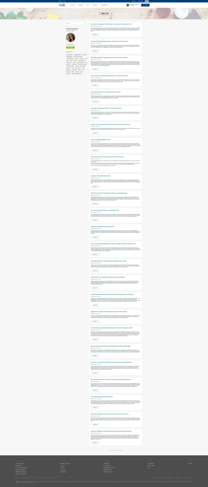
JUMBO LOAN (63, 471)
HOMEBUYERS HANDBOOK (21, 471)
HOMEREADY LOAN (107, 469)
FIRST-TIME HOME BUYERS (21, 467)
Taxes (73, 67)
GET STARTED (145, 5)
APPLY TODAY (19, 465)
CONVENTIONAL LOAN (65, 463)
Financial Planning (82, 60)
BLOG (149, 467)
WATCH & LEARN (151, 465)
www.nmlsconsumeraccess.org (174, 481)
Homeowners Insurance (82, 64)
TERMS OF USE (187, 477)
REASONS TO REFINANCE (21, 473)
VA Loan (77, 66)
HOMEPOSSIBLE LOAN (108, 471)
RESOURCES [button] (95, 5)
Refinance (84, 54)
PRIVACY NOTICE (170, 477)
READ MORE (95, 34)
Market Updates (69, 56)
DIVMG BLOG (140, 1)
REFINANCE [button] (80, 5)
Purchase (81, 58)
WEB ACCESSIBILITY (154, 477)
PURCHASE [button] (72, 5)
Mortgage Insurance (77, 54)
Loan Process (69, 62)
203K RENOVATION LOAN (108, 467)
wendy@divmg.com (71, 45)
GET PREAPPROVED (20, 463)
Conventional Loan (70, 58)
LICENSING (163, 477)
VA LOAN (62, 467)
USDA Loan (75, 69)
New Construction (80, 62)
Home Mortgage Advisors (76, 73)
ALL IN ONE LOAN (107, 465)
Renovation (74, 64)
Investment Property (70, 66)
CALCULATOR (150, 463)
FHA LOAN (62, 465)
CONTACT (190, 463)
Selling (71, 60)
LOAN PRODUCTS (104, 5)
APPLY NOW (70, 47)
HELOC (79, 69)
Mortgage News (69, 54)
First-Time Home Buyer (78, 56)
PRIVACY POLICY (179, 477)
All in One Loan (78, 67)
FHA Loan (76, 58)
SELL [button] (88, 5)
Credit (74, 62)
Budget (75, 60)
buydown (77, 71)
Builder (72, 71)
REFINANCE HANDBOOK (21, 469)
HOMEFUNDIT (106, 463)
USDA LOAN (62, 469)
